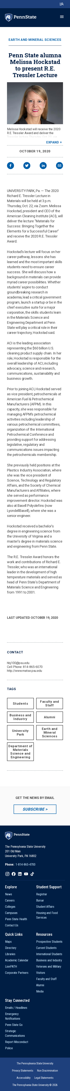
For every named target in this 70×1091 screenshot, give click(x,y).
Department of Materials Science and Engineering (20, 751)
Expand (52, 142)
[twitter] (26, 166)
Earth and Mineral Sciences (35, 40)
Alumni (49, 717)
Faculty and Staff (49, 703)
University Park (20, 732)
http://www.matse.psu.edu (24, 671)
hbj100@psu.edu (18, 663)
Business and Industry (20, 717)
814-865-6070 (33, 667)
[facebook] (10, 166)
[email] (59, 166)
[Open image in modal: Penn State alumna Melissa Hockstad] (35, 103)
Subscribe (33, 809)
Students (20, 703)
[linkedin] (43, 166)
